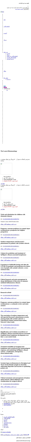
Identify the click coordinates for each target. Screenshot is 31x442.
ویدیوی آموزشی (10, 59)
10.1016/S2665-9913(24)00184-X (11, 234)
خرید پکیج (6, 52)
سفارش (3, 183)
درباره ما (8, 79)
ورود (5, 86)
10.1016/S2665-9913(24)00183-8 (11, 339)
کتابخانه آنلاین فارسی (11, 57)
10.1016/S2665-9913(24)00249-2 (11, 285)
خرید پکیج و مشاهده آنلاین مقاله (8, 224)
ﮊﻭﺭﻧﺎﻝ (5, 40)
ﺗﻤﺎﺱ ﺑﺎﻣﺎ (6, 78)
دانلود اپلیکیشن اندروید (9, 417)
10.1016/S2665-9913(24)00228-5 (11, 257)
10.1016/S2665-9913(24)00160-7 (11, 308)
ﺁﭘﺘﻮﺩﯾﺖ (5, 33)
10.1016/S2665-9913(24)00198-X (11, 356)
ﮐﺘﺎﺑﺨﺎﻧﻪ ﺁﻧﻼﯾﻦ (7, 26)
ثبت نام (5, 87)
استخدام (6, 424)
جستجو (2, 395)
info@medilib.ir (7, 405)
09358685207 (7, 403)
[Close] (28, 6)
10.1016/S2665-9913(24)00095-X (11, 371)
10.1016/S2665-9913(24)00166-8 (11, 272)
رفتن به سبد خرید (19, 9)
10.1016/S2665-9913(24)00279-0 (11, 219)
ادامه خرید (26, 9)
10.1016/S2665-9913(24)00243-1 (11, 246)
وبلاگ (5, 71)
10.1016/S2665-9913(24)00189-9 (11, 325)
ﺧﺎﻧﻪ (4, 19)
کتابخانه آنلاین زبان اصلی (12, 56)
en (7, 90)
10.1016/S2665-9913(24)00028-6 (11, 384)
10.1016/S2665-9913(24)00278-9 (11, 295)
